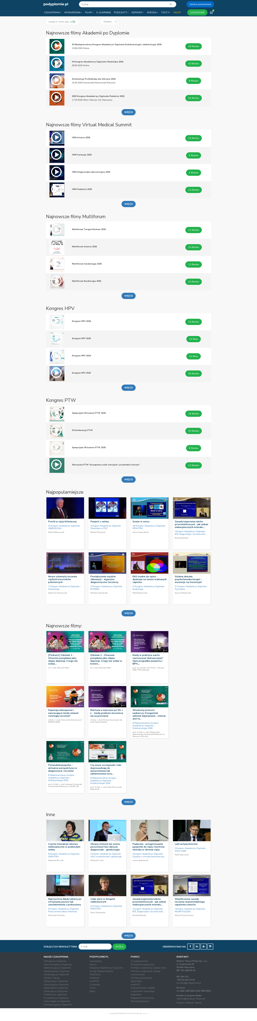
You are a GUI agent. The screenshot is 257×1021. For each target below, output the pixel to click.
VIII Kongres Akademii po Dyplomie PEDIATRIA (149, 527)
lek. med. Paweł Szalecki (106, 721)
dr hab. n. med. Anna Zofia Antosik (62, 720)
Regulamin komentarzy (142, 997)
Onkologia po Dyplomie (56, 991)
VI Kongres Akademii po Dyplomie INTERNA (106, 588)
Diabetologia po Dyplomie (57, 967)
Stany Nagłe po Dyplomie (57, 1001)
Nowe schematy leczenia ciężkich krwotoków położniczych (62, 579)
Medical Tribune (52, 977)
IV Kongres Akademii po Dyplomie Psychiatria (191, 588)
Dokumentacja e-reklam (143, 987)
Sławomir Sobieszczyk (57, 593)
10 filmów (193, 63)
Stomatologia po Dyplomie (58, 1004)
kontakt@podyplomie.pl (189, 982)
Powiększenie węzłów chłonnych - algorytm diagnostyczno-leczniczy (104, 579)
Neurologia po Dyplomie (56, 984)
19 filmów (193, 247)
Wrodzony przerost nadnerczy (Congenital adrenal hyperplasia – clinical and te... (149, 714)
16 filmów (193, 281)
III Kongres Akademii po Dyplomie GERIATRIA (63, 855)
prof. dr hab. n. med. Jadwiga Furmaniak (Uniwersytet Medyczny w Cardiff (65, 785)
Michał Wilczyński (97, 532)
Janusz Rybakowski (183, 593)
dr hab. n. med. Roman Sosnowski (104, 720)
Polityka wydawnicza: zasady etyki (148, 967)
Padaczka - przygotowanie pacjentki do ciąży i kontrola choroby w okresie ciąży (148, 846)
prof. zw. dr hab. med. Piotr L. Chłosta (148, 668)
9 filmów (193, 155)
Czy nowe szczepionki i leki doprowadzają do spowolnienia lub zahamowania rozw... (105, 769)
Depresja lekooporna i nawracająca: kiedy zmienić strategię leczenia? (63, 713)
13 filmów (193, 465)
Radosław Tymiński (56, 915)
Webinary (94, 977)
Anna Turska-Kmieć (141, 532)
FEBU (135, 670)
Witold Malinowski (56, 532)
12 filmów (193, 230)
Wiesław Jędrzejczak (99, 593)
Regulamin (136, 994)
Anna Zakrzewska (97, 912)
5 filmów (193, 172)
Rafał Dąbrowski (182, 855)
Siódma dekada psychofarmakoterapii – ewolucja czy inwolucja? (188, 579)
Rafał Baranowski (140, 593)
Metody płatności (140, 1001)
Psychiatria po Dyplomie (56, 997)
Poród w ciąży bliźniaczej (62, 521)
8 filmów (193, 80)
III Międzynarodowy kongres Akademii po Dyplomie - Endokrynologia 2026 (146, 726)
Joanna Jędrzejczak (140, 860)
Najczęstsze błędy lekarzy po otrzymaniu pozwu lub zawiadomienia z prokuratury (65, 901)
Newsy (93, 964)
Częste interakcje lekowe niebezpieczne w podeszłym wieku (64, 846)
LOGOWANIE (197, 12)
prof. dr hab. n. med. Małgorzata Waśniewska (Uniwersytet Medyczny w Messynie (148, 734)
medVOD (94, 981)
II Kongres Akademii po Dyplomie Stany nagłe (190, 849)
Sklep (92, 991)
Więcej (128, 613)
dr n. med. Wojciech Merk (58, 668)
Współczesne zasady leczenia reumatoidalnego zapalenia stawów (190, 901)
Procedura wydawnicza (142, 964)
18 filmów (193, 46)
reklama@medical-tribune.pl (191, 998)
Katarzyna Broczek (55, 860)
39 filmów (193, 431)
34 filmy (193, 339)
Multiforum (95, 974)
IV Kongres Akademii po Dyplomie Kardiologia (148, 588)
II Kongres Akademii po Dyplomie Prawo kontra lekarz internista (63, 910)
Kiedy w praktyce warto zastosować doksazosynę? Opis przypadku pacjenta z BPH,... (148, 659)
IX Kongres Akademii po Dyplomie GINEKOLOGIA (64, 527)
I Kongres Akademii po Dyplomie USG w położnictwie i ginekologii (105, 855)
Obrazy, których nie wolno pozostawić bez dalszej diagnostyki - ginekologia (105, 846)
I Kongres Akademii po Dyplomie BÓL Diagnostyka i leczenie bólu (190, 533)
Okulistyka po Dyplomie (56, 987)
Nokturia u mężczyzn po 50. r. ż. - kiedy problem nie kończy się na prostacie (106, 713)
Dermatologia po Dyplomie (58, 964)
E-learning (95, 984)
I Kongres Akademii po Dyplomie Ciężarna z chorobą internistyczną (148, 855)
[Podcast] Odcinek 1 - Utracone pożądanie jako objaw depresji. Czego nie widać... (63, 659)
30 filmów (193, 373)
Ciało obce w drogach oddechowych (102, 900)
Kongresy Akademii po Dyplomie (106, 967)
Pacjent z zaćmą (99, 521)
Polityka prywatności (141, 977)
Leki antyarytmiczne (186, 844)
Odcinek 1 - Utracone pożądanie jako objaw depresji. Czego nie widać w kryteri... (106, 659)
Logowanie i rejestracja (142, 991)
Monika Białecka (181, 538)
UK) (77, 786)
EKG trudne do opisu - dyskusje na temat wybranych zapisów (150, 579)
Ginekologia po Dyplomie (56, 971)
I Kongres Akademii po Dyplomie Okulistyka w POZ (105, 527)
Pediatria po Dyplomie (55, 994)
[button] (52, 12)
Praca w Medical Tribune (189, 1002)
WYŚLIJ (119, 946)
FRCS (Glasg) (143, 670)
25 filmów (193, 138)
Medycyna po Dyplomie (56, 981)
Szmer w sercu (141, 521)
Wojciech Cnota (97, 860)
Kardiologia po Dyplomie (56, 974)
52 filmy (193, 356)
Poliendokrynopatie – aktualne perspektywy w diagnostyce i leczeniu (62, 767)
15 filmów (193, 190)
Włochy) (144, 736)
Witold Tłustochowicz (184, 915)
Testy (93, 987)
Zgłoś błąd (136, 981)
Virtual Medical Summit (101, 971)
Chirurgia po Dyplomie (55, 961)
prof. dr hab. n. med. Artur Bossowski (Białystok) (106, 788)
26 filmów (193, 98)
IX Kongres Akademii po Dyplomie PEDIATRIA (106, 907)
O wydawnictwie (139, 961)
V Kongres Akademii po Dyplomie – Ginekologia (64, 588)
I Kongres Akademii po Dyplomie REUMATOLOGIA (190, 910)
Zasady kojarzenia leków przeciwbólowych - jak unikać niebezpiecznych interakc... (191, 524)
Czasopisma (96, 961)
